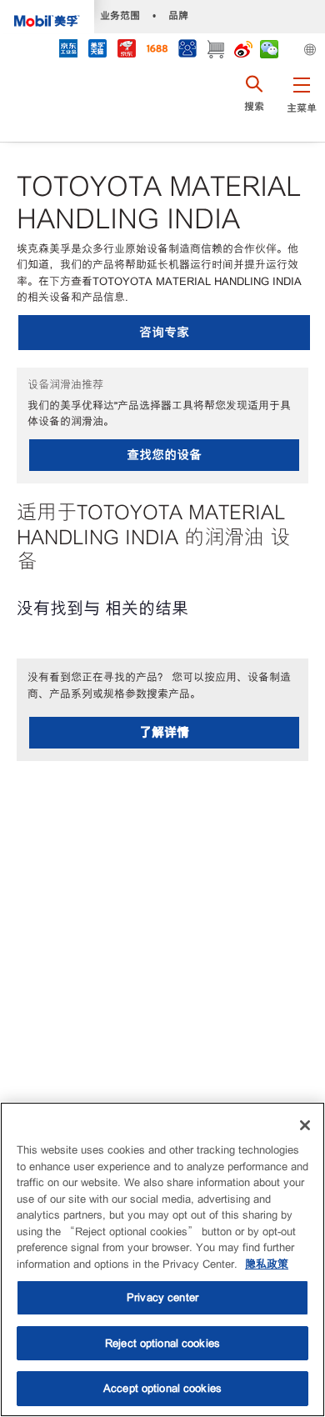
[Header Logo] (47, 16)
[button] (301, 104)
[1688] (156, 50)
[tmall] (97, 50)
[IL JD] (67, 50)
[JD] (126, 50)
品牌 (178, 15)
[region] (162, 1259)
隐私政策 (266, 1264)
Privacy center (162, 1297)
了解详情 (164, 732)
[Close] (305, 1125)
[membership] (187, 50)
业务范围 (120, 15)
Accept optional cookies (162, 1388)
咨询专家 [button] (164, 332)
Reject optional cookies (162, 1343)
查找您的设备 (164, 455)
